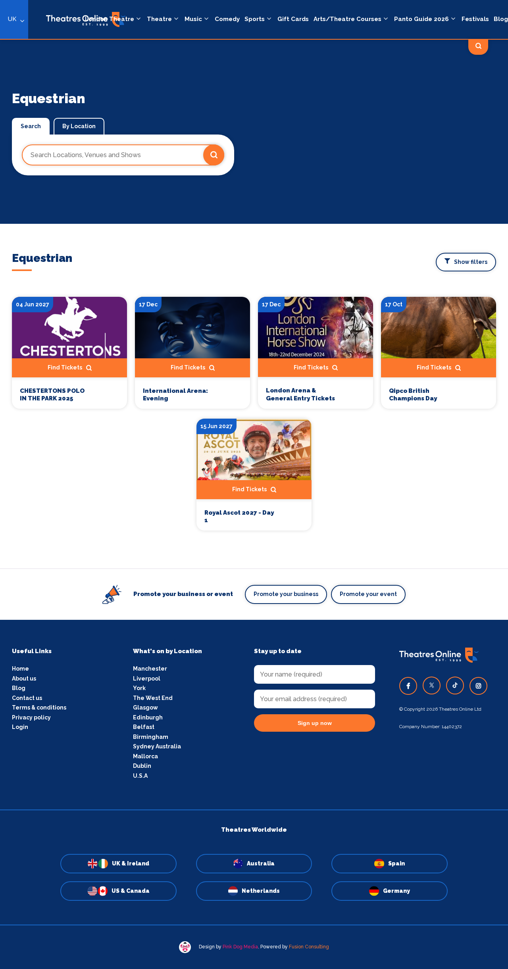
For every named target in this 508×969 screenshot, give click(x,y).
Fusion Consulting (309, 947)
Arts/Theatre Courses (347, 19)
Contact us (27, 698)
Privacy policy (31, 717)
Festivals (475, 19)
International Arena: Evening (175, 394)
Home (20, 668)
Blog (501, 19)
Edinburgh (148, 717)
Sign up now (315, 723)
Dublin (142, 766)
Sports (254, 19)
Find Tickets (65, 367)
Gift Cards (293, 19)
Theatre (159, 19)
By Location (79, 126)
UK (12, 19)
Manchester (150, 668)
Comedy (227, 19)
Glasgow (145, 707)
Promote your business (286, 594)
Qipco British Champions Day (413, 394)
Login (20, 727)
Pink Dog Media (240, 947)
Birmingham (150, 737)
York (139, 688)
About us (24, 678)
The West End (153, 698)
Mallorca (145, 756)
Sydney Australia (157, 746)
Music (193, 19)
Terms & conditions (39, 707)
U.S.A (140, 776)
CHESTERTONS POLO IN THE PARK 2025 (52, 394)
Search (31, 126)
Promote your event (368, 594)
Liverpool (146, 678)
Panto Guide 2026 (421, 19)
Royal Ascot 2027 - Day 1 (239, 516)
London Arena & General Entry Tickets (300, 394)
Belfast (143, 727)
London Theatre (109, 19)
